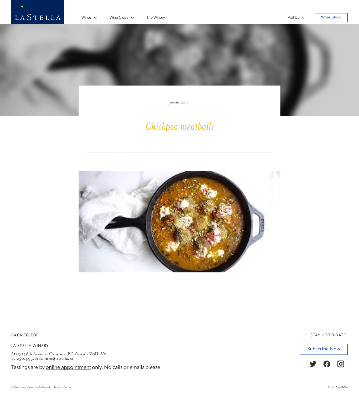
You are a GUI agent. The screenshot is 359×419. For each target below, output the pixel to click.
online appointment (68, 367)
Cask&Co (342, 386)
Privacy (68, 386)
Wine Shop (331, 17)
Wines (86, 18)
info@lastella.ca (58, 358)
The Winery (156, 18)
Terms (57, 386)
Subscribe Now (323, 349)
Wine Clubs (119, 18)
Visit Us (293, 18)
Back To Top (25, 335)
